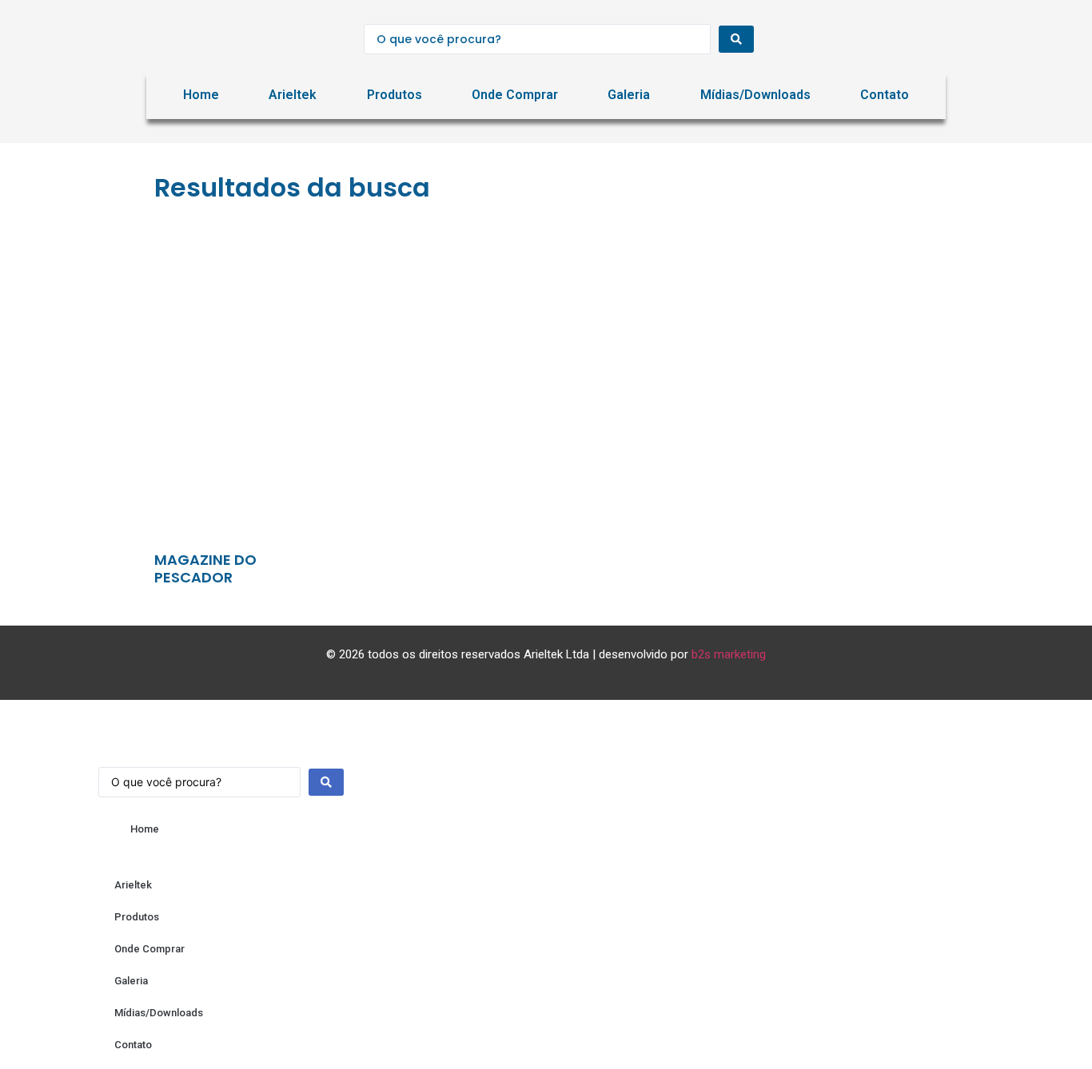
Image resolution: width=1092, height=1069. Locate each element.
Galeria (629, 94)
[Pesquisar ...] (221, 774)
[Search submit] (736, 39)
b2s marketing (728, 654)
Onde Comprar (515, 94)
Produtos (394, 94)
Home (201, 94)
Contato (884, 94)
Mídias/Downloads (755, 94)
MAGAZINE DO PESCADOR (205, 568)
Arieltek (293, 94)
